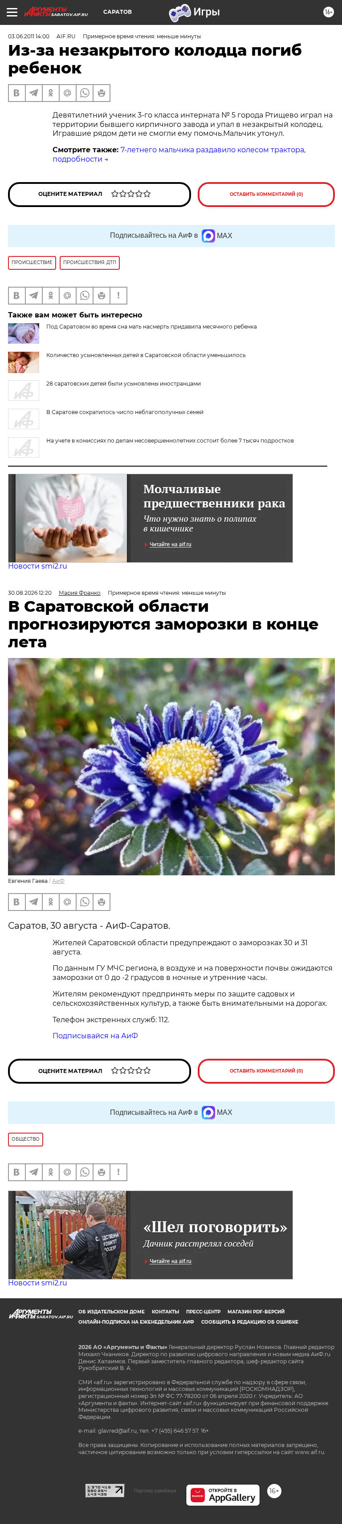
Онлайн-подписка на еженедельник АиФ (136, 1322)
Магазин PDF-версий (256, 1312)
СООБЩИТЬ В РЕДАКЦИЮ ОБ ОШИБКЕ (249, 1322)
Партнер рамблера (155, 1490)
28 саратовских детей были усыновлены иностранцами (123, 383)
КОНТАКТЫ (165, 1312)
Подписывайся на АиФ (95, 1036)
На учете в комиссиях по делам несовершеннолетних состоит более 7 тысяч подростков (170, 440)
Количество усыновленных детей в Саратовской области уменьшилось (146, 355)
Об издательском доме (111, 1312)
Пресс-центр (203, 1312)
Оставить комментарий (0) (266, 194)
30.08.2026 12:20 (30, 592)
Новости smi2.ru (37, 566)
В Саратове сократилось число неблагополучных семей (125, 412)
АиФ (58, 881)
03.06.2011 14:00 (28, 36)
